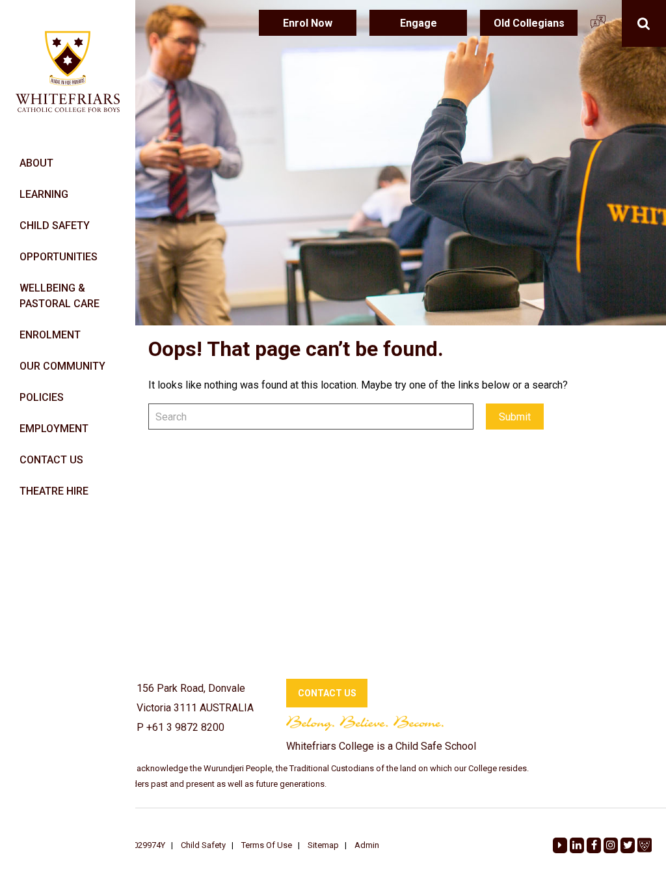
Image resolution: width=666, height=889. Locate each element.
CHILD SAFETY (55, 225)
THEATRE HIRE (54, 491)
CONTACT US (51, 460)
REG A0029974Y (135, 845)
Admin (366, 845)
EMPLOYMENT (54, 428)
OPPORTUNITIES (59, 257)
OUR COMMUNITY (62, 366)
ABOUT (36, 163)
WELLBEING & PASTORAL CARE (60, 296)
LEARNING (44, 194)
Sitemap (323, 845)
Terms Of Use (266, 845)
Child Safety (203, 845)
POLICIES (42, 397)
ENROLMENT (50, 335)
